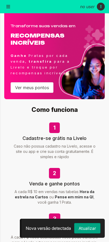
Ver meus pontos (32, 87)
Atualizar (87, 228)
